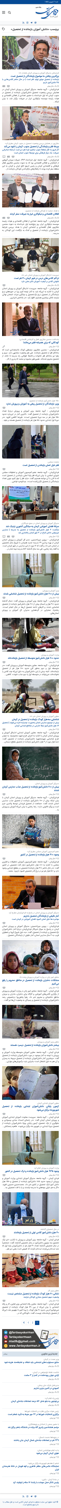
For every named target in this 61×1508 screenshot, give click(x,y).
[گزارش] (3, 156)
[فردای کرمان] (3, 86)
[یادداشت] (3, 346)
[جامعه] (8, 86)
